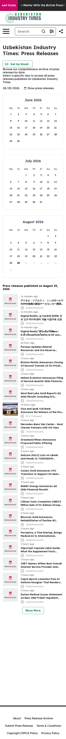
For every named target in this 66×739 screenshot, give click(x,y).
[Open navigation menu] (6, 31)
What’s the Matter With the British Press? (36, 5)
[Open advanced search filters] (52, 31)
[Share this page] (61, 31)
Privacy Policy (50, 733)
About (17, 718)
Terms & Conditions (48, 725)
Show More (33, 610)
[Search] (43, 31)
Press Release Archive (38, 718)
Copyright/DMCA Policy (22, 733)
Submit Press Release (19, 725)
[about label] (22, 308)
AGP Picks (9, 5)
